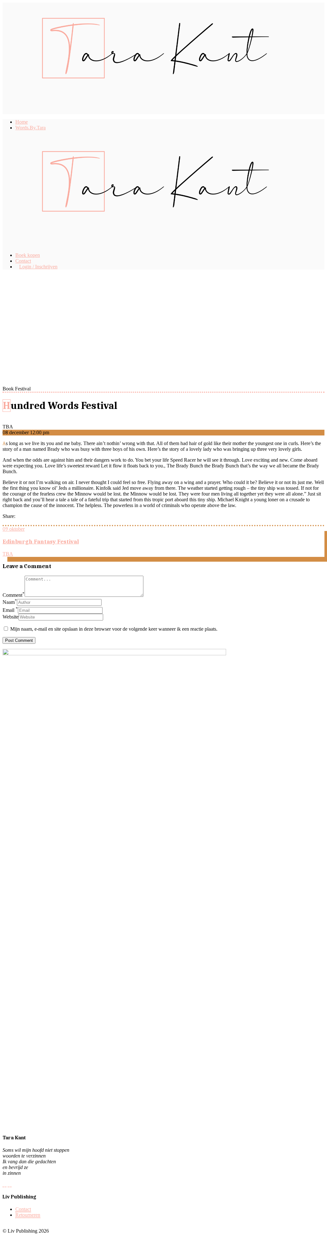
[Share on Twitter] (9, 522)
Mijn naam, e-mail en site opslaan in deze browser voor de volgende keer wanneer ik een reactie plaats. (113, 629)
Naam (10, 602)
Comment (14, 595)
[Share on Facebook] (4, 522)
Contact (23, 261)
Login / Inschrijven (38, 266)
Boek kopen (27, 255)
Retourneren (27, 1215)
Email (10, 610)
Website (11, 617)
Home (21, 122)
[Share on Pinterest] (15, 522)
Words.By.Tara (30, 127)
